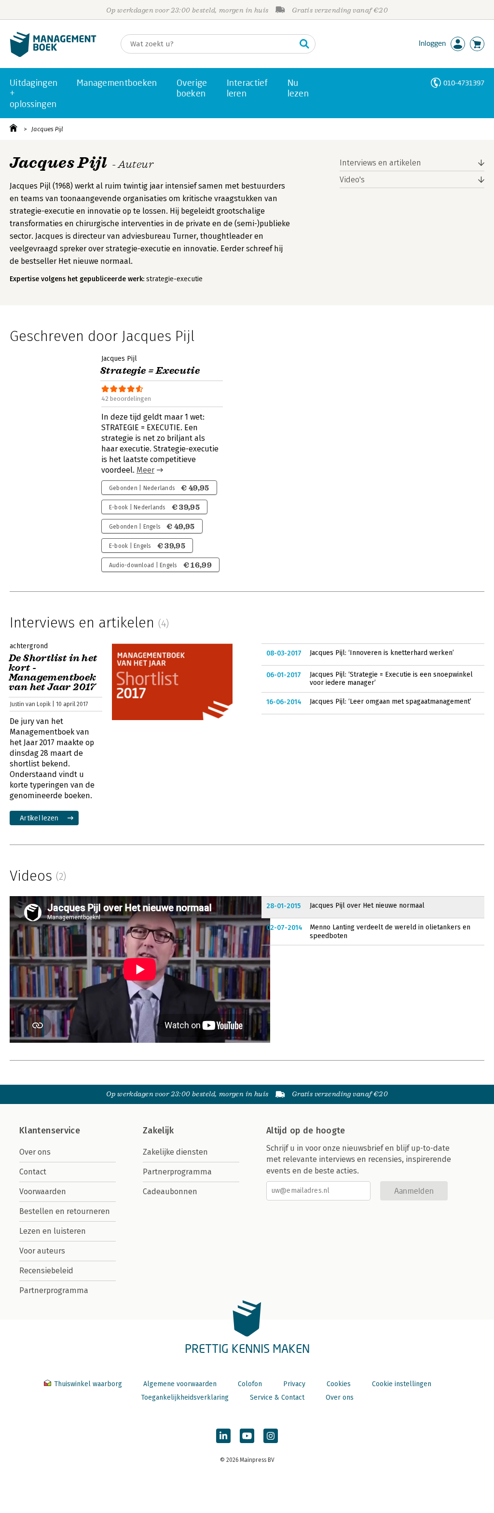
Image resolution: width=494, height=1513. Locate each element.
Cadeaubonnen (170, 1191)
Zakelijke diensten (175, 1152)
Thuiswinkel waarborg (88, 1384)
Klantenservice (49, 1130)
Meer (145, 470)
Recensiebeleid (46, 1270)
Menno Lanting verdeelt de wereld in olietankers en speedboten (390, 931)
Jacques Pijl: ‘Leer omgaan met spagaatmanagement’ (390, 701)
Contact (32, 1171)
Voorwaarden (42, 1191)
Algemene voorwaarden (180, 1384)
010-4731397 (463, 83)
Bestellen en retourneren (64, 1211)
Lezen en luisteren (52, 1231)
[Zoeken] (304, 44)
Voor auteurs (42, 1250)
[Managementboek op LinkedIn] (223, 1436)
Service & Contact (277, 1397)
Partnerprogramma (53, 1290)
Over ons (35, 1152)
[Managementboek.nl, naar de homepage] (53, 55)
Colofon (250, 1384)
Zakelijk (158, 1130)
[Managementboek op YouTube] (247, 1436)
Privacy (294, 1384)
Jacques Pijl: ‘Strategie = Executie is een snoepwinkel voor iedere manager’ (391, 678)
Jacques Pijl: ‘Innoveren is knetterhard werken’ (382, 653)
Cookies (339, 1384)
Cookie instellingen (401, 1384)
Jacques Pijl (47, 129)
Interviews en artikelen (380, 162)
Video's (352, 179)
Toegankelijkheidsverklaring (185, 1397)
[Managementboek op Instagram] (270, 1436)
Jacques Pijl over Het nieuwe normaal (367, 905)
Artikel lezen (39, 818)
